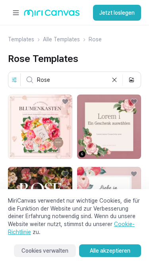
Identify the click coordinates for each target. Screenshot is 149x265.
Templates (21, 39)
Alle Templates (61, 39)
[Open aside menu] (16, 13)
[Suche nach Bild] (131, 79)
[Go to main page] (52, 15)
